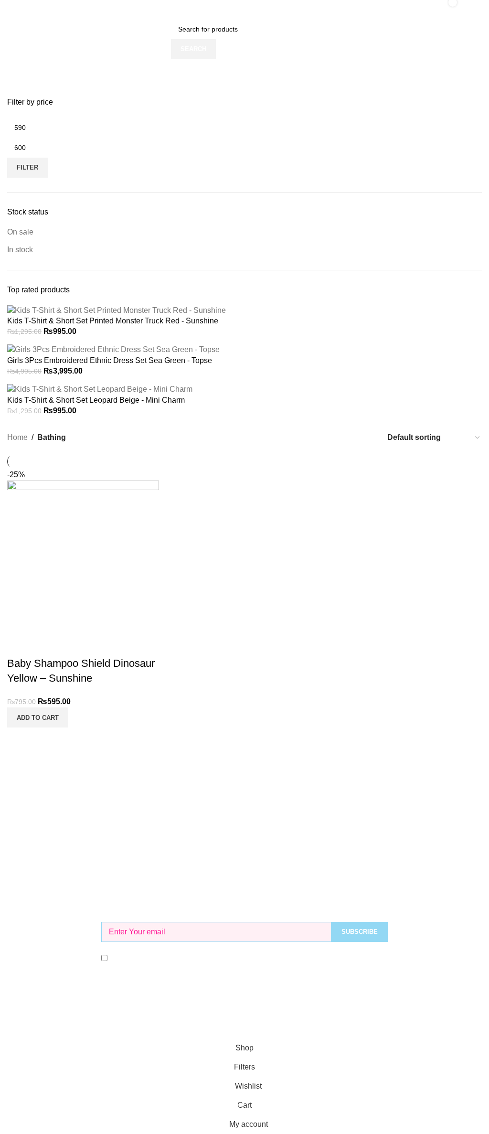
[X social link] (227, 1019)
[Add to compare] (19, 644)
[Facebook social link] (210, 1019)
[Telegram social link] (279, 1019)
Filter (27, 167)
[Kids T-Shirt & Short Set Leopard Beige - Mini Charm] (99, 389)
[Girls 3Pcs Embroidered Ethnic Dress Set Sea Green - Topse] (113, 349)
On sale (20, 232)
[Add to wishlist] (71, 644)
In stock (20, 250)
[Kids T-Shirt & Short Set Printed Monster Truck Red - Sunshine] (116, 310)
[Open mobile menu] (11, 9)
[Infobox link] (244, 752)
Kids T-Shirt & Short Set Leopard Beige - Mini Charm (96, 400)
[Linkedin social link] (262, 1019)
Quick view (45, 644)
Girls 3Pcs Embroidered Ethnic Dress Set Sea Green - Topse (109, 360)
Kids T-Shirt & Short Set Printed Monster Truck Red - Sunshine (112, 321)
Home (17, 437)
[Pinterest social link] (244, 1019)
